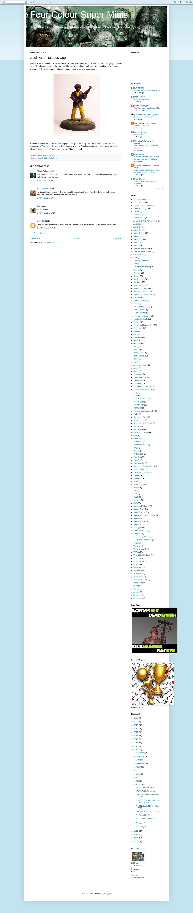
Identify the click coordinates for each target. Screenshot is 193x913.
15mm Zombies (139, 199)
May (138, 777)
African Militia (138, 215)
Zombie (136, 592)
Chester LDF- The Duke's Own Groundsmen (148, 801)
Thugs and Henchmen (142, 540)
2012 (136, 750)
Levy (135, 393)
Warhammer (138, 574)
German (136, 334)
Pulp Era (137, 460)
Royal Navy (138, 485)
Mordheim (137, 408)
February (140, 823)
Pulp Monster (138, 463)
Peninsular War (139, 445)
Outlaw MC (137, 442)
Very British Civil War (141, 555)
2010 (136, 835)
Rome (135, 482)
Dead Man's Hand (140, 285)
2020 (136, 722)
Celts (135, 258)
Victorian (137, 558)
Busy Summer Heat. (141, 99)
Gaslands (137, 331)
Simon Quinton (43, 171)
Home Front (138, 353)
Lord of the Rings (140, 399)
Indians (136, 362)
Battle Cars (137, 230)
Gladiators (137, 337)
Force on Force (139, 313)
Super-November (140, 531)
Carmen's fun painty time (145, 123)
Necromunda (138, 420)
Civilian (136, 270)
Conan (136, 276)
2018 (136, 729)
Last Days (137, 383)
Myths (135, 414)
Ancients (137, 227)
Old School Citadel (141, 433)
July (138, 770)
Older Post (117, 238)
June (138, 774)
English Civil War (140, 301)
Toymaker (137, 543)
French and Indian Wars (143, 325)
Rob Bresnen (138, 864)
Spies (135, 524)
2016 (136, 736)
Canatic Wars (138, 255)
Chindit (136, 264)
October (139, 760)
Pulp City (137, 457)
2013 (136, 746)
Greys (135, 340)
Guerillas (137, 343)
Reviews (137, 478)
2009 (136, 838)
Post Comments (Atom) (50, 243)
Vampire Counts (140, 549)
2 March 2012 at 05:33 (46, 180)
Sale (135, 494)
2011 (136, 831)
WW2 (135, 586)
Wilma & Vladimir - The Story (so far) (147, 90)
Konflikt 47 (137, 380)
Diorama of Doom (140, 288)
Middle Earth (138, 402)
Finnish (136, 304)
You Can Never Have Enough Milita (147, 108)
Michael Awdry (43, 189)
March (139, 784)
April (138, 781)
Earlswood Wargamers (142, 294)
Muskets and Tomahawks (143, 411)
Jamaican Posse (140, 365)
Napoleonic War (140, 417)
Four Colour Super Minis (79, 14)
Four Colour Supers (141, 316)
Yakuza (136, 589)
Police (136, 451)
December (140, 753)
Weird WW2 (138, 577)
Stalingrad (137, 528)
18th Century (138, 202)
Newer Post (35, 238)
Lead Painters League (142, 390)
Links (135, 396)
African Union (139, 218)
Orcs (135, 436)
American (137, 224)
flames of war (140, 132)
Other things (138, 439)
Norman (136, 426)
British (136, 245)
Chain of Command (141, 261)
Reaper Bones (139, 469)
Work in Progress (140, 583)
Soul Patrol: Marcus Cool (146, 819)
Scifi (135, 503)
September (141, 763)
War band (137, 567)
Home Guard (138, 356)
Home (76, 238)
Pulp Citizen (139, 179)
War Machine (138, 570)
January (139, 827)
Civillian (136, 273)
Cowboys (137, 282)
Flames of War (139, 310)
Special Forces (139, 521)
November (140, 756)
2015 (136, 739)
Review (136, 475)
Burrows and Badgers (142, 252)
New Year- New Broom (142, 423)
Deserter (41, 221)
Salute (136, 497)
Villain (136, 564)
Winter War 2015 (140, 580)
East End (137, 297)
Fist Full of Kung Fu (141, 307)
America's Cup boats (142, 125)
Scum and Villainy (140, 506)
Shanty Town (138, 509)
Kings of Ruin (139, 134)
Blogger (107, 894)
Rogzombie (139, 154)
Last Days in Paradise (142, 387)
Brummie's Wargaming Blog (146, 115)
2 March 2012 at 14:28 (46, 213)
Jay (38, 206)
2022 (136, 718)
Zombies (137, 595)
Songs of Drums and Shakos (145, 515)
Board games (138, 236)
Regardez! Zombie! (141, 472)
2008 (136, 842)
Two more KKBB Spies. (145, 788)
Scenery (136, 500)
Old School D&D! (143, 815)
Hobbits (136, 350)
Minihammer (138, 405)
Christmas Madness (141, 267)
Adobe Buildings (140, 209)
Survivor (136, 534)
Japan (136, 368)
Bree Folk (137, 242)
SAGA (135, 491)
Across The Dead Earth (142, 206)
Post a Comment (40, 233)
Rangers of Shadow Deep (144, 466)
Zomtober (137, 598)
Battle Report (138, 233)
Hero (39, 158)
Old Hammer (138, 429)
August (139, 767)
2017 (136, 732)
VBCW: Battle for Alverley (146, 791)
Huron (136, 359)
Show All (160, 189)
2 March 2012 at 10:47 (46, 198)
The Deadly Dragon (141, 537)
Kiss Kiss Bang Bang (49, 158)
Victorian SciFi (139, 561)
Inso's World (139, 97)
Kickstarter (137, 374)
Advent (136, 212)
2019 (136, 725)
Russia (136, 488)
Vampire (136, 546)
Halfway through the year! (143, 117)
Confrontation (139, 279)
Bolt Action (137, 239)
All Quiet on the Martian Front (145, 221)
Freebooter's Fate (140, 319)
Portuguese (138, 454)
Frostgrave (137, 328)
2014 (136, 743)
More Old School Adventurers (148, 812)
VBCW (136, 552)
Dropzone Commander (142, 291)
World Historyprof (142, 106)
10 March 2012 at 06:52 (46, 228)
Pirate (135, 448)
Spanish (136, 518)
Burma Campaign (140, 248)
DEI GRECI (139, 88)
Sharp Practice (139, 512)
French (136, 322)
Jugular (136, 371)
